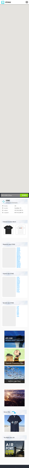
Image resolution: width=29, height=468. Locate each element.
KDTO (18, 278)
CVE (18, 306)
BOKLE (18, 262)
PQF (18, 312)
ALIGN (18, 249)
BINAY (18, 260)
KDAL (18, 284)
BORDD (19, 265)
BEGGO (19, 257)
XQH (18, 316)
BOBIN (18, 261)
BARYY (19, 254)
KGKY (18, 279)
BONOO (19, 263)
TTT (18, 315)
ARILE (18, 251)
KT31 (18, 288)
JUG (18, 310)
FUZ (18, 309)
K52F (18, 277)
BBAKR (19, 256)
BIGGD (18, 259)
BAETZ (18, 252)
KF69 (18, 285)
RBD (18, 313)
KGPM (18, 281)
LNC (18, 311)
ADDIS (18, 248)
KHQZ (18, 291)
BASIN (18, 255)
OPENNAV (8, 2)
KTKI (18, 290)
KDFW (18, 282)
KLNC (18, 289)
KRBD (18, 283)
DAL (18, 307)
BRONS (19, 267)
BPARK (18, 266)
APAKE (18, 250)
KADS (18, 287)
